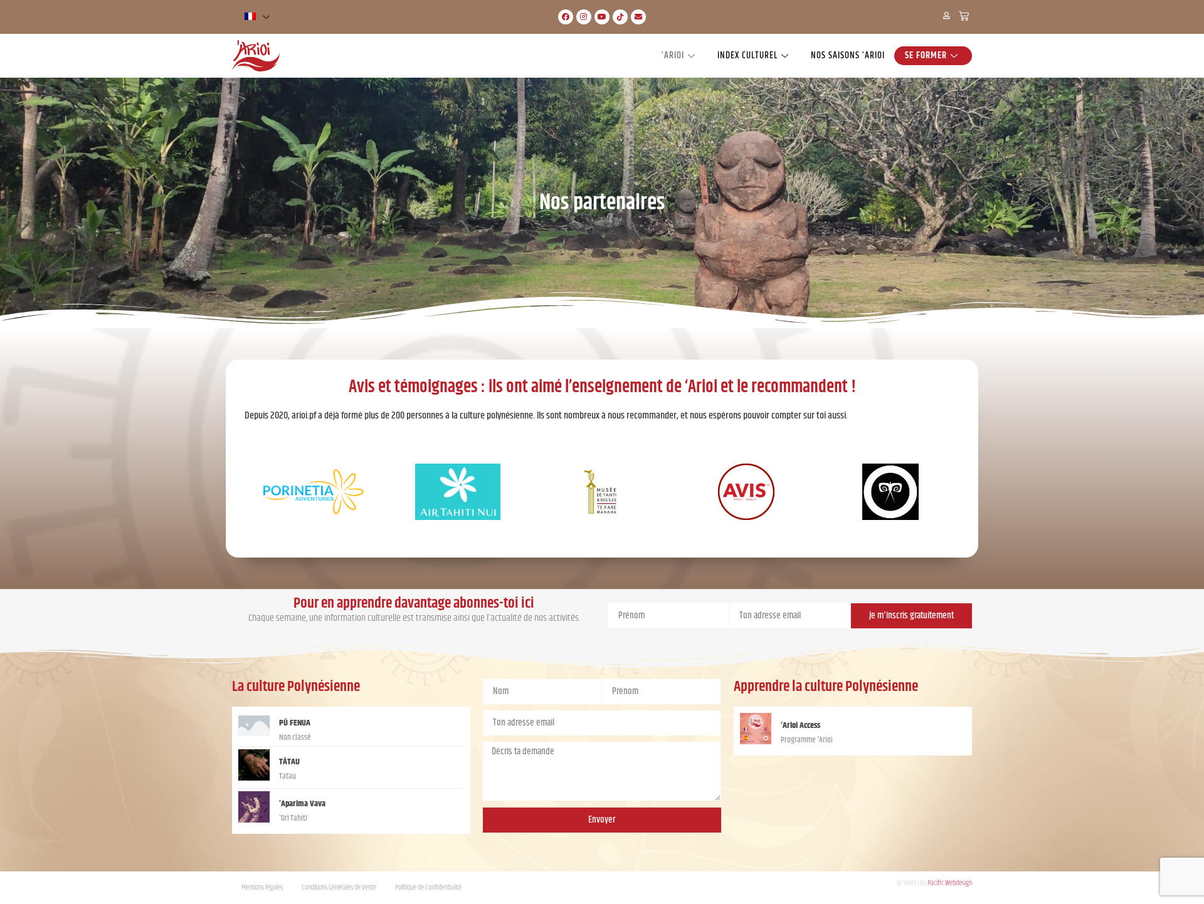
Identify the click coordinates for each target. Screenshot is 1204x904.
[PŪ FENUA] (254, 733)
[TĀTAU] (254, 778)
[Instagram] (583, 16)
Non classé (295, 738)
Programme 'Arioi (807, 740)
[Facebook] (565, 16)
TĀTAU (290, 762)
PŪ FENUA (294, 723)
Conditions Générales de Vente (339, 887)
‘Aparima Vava (302, 804)
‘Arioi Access (800, 725)
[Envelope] (638, 16)
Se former (926, 55)
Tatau (287, 776)
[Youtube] (602, 16)
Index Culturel (747, 55)
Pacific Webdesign (949, 883)
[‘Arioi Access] (755, 741)
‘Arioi (673, 55)
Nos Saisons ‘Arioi (848, 55)
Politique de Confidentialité (428, 887)
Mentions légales (262, 887)
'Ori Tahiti (293, 818)
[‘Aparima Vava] (254, 820)
